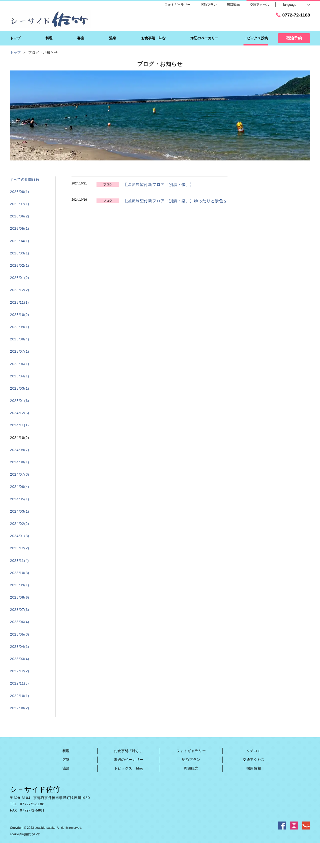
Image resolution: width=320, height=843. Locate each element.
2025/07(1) (19, 351)
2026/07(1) (19, 204)
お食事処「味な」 (129, 751)
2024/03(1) (19, 511)
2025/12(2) (19, 290)
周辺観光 (191, 768)
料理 (66, 751)
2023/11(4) (19, 561)
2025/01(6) (19, 401)
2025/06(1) (19, 364)
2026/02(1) (19, 265)
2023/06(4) (19, 622)
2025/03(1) (19, 388)
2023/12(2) (19, 548)
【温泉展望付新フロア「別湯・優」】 (158, 184)
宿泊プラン (191, 760)
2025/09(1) (19, 327)
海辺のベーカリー (129, 760)
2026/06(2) (19, 216)
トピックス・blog (129, 768)
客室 (66, 760)
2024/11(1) (19, 425)
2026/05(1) (19, 228)
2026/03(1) (19, 253)
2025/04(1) (19, 376)
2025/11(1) (19, 302)
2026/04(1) (19, 241)
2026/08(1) (19, 192)
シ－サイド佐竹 (35, 789)
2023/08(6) (19, 597)
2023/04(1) (19, 647)
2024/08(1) (19, 462)
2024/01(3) (19, 536)
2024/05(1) (19, 499)
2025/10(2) (19, 315)
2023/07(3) (19, 610)
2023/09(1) (19, 585)
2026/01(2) (19, 278)
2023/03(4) (19, 659)
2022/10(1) (19, 696)
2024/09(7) (19, 450)
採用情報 (253, 768)
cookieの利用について (25, 834)
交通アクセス (254, 760)
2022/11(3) (19, 683)
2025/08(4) (19, 339)
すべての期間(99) (24, 179)
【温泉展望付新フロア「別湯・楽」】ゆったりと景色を (175, 201)
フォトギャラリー (191, 751)
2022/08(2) (19, 708)
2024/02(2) (19, 524)
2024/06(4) (19, 487)
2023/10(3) (19, 573)
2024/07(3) (19, 474)
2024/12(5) (19, 413)
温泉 (66, 768)
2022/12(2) (19, 671)
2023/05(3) (19, 634)
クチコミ (253, 751)
